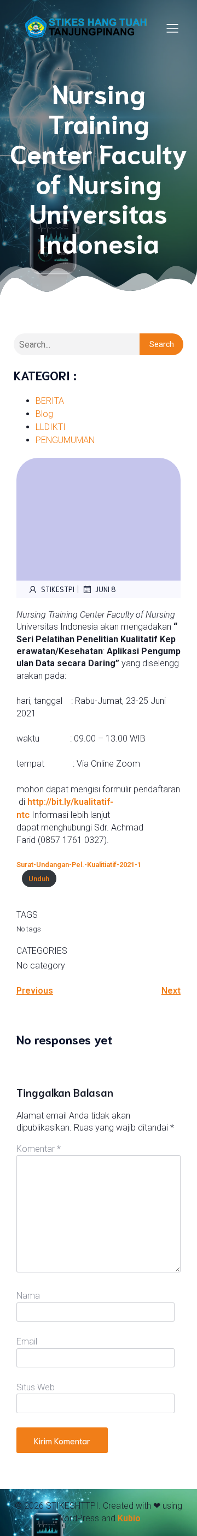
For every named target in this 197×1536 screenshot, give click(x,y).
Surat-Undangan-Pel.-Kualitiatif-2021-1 (78, 864)
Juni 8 (105, 589)
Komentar (38, 1149)
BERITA (50, 401)
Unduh (38, 879)
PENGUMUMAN (65, 440)
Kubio (129, 1518)
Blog (44, 414)
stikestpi (57, 589)
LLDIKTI (51, 427)
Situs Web (35, 1387)
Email (26, 1341)
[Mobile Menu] (172, 28)
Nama (28, 1295)
